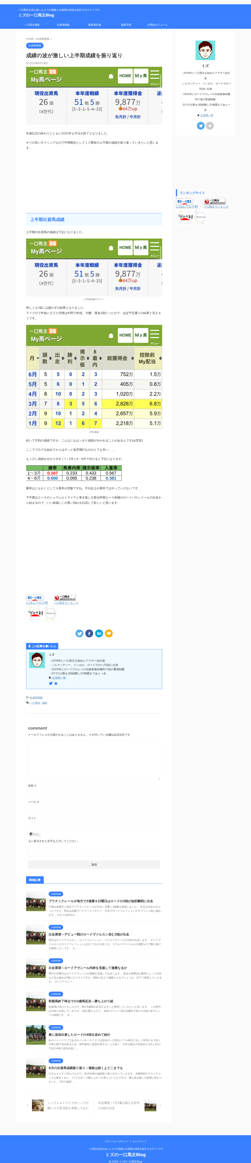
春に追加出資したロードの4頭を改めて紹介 (79, 1034)
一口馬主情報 (32, 24)
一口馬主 (35, 702)
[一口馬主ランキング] (65, 599)
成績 (44, 702)
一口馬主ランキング (66, 602)
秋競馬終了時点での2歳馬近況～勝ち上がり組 (81, 1001)
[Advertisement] (94, 181)
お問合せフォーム (157, 24)
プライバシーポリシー (116, 1141)
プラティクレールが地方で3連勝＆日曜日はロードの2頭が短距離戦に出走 (101, 901)
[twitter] (79, 633)
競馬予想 (126, 24)
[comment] (109, 633)
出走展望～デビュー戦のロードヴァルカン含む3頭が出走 (89, 934)
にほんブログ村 (37, 603)
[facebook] (89, 633)
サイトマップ (139, 1141)
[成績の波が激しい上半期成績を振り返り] (99, 633)
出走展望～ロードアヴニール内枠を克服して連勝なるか (88, 968)
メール (33, 801)
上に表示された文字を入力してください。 (54, 841)
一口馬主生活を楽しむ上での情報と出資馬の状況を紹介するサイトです (125, 1148)
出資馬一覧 (58, 677)
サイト (32, 818)
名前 (32, 785)
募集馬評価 (94, 24)
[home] (56, 683)
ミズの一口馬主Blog (36, 15)
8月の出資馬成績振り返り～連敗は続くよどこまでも (86, 1068)
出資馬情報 (63, 24)
